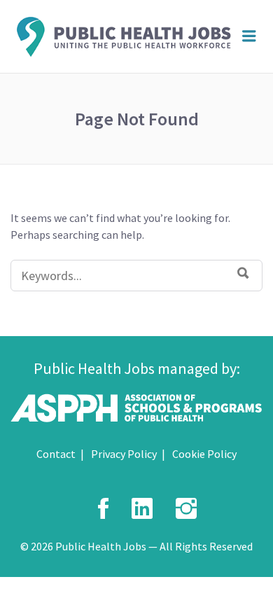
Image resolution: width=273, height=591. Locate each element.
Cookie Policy (204, 454)
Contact (56, 454)
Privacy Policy (124, 454)
